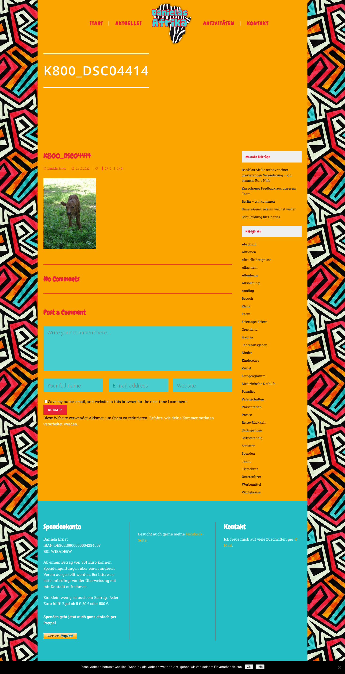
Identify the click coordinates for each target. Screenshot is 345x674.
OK (249, 667)
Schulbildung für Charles (261, 217)
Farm (246, 314)
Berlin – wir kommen (258, 201)
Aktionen (249, 252)
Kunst (246, 368)
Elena (246, 306)
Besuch (247, 298)
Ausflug (248, 290)
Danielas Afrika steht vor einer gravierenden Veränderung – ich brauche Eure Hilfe (266, 175)
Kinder (247, 352)
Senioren (248, 445)
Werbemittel (251, 484)
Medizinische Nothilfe (258, 383)
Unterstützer (251, 476)
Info (260, 667)
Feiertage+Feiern (254, 321)
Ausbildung (251, 283)
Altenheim (250, 275)
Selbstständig (252, 438)
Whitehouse (251, 492)
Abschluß (249, 244)
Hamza (247, 337)
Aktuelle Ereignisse (256, 259)
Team (246, 461)
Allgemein (249, 267)
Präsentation (252, 407)
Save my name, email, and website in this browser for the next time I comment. (118, 401)
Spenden (248, 453)
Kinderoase (250, 360)
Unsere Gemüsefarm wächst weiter (269, 209)
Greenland (249, 329)
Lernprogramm (254, 376)
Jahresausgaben (254, 345)
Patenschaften (253, 399)
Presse (247, 414)
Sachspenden (252, 430)
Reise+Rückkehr (254, 422)
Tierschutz (250, 469)
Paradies (248, 391)
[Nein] (339, 667)
